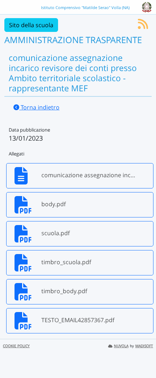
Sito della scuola (31, 25)
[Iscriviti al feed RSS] (143, 26)
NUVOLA (121, 346)
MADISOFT (144, 346)
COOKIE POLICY (16, 346)
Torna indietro (39, 107)
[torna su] (141, 356)
